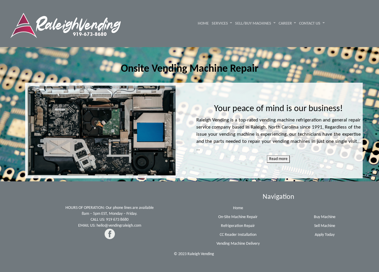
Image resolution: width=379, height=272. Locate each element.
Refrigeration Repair (238, 226)
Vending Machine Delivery (238, 243)
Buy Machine (324, 217)
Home (238, 208)
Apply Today (325, 235)
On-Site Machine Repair (238, 217)
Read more (278, 159)
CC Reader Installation (238, 235)
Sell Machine (324, 226)
